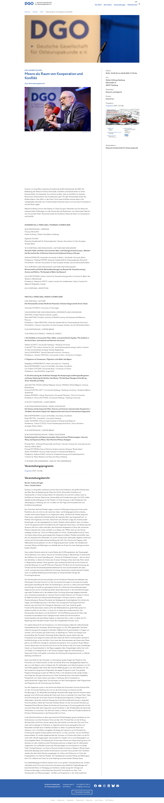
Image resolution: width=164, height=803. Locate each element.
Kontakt (53, 800)
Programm (28, 471)
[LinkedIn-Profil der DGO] (108, 785)
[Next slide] (88, 137)
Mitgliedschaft (80, 800)
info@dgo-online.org (83, 787)
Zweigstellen (70, 800)
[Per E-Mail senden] (117, 785)
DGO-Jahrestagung (33, 70)
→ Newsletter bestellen (82, 792)
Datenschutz (89, 800)
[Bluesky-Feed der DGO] (113, 785)
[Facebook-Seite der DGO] (95, 785)
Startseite (27, 12)
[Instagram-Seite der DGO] (104, 785)
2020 (41, 12)
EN (136, 2)
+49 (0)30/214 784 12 (83, 784)
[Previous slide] (27, 137)
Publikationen (61, 800)
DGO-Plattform (109, 800)
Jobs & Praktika (99, 800)
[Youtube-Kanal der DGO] (100, 785)
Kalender (35, 12)
